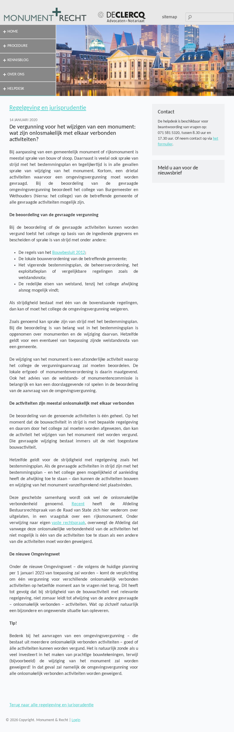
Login (76, 720)
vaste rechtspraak (68, 523)
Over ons (15, 74)
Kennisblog (18, 60)
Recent (78, 504)
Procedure (17, 46)
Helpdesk (15, 89)
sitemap (169, 17)
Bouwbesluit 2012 (68, 252)
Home (12, 31)
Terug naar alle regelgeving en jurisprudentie (51, 705)
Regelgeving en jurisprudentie (47, 108)
